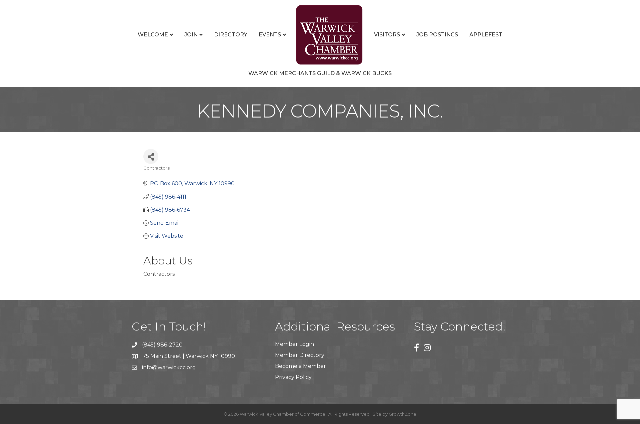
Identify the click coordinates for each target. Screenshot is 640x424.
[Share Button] (150, 156)
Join (191, 34)
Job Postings (437, 34)
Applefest (485, 34)
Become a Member (300, 366)
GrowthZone (402, 414)
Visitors (387, 34)
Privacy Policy (293, 377)
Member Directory (299, 355)
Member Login (294, 344)
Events (270, 34)
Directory (230, 34)
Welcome (153, 34)
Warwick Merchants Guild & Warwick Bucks (320, 73)
